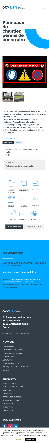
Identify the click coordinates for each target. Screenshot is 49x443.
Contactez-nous (15, 227)
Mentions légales (11, 363)
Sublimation (8, 410)
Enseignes (7, 393)
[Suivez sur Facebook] (5, 426)
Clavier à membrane (12, 400)
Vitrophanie (8, 404)
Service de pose (10, 356)
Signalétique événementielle (16, 387)
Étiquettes (8, 407)
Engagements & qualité (13, 350)
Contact (6, 370)
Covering (7, 390)
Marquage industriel (12, 397)
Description (8, 142)
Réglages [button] (18, 439)
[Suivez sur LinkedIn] (15, 426)
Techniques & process (12, 353)
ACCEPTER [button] (30, 439)
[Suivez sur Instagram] (10, 426)
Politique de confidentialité (15, 367)
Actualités (8, 360)
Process (19, 142)
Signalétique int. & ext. (13, 383)
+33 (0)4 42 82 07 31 (34, 227)
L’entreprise (8, 346)
